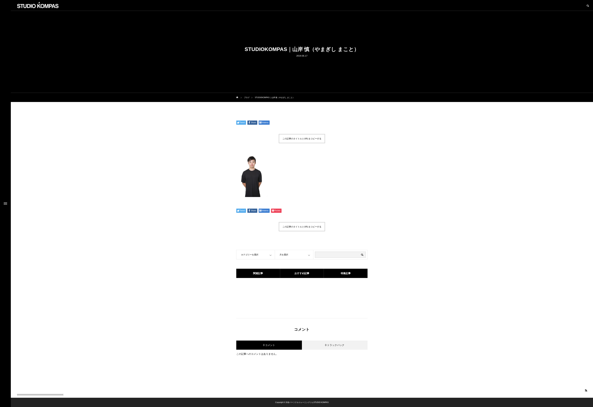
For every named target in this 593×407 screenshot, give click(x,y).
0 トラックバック (334, 345)
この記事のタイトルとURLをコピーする (301, 138)
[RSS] (586, 390)
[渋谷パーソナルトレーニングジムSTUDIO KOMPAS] (40, 390)
